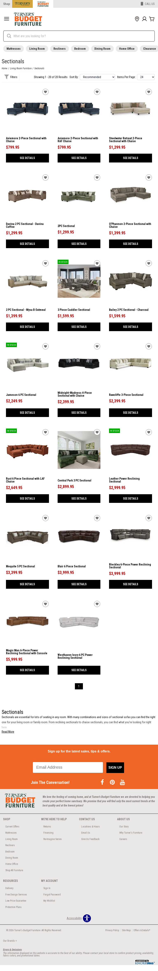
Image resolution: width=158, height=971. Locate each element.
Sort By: (74, 77)
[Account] (144, 19)
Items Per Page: (126, 77)
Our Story (124, 826)
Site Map (126, 930)
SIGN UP (115, 767)
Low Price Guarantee (15, 900)
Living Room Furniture (20, 68)
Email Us (85, 832)
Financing (48, 832)
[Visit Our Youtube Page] (122, 782)
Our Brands (10, 940)
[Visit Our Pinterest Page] (112, 782)
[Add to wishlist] (45, 92)
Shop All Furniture (14, 870)
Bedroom (80, 48)
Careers (123, 839)
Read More (8, 731)
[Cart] (152, 19)
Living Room (37, 48)
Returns (47, 826)
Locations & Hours (90, 826)
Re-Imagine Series (52, 839)
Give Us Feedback (90, 839)
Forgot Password (52, 894)
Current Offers (12, 826)
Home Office (127, 48)
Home (4, 68)
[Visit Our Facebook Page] (102, 782)
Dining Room (102, 48)
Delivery (9, 888)
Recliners (59, 48)
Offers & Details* (142, 930)
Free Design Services (16, 894)
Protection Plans (13, 907)
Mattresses (14, 48)
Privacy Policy (112, 930)
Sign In (46, 888)
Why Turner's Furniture (130, 832)
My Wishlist (49, 900)
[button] (6, 19)
